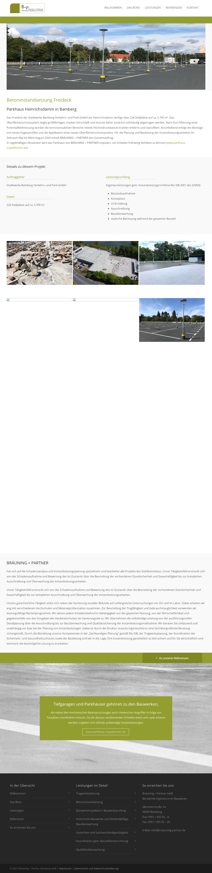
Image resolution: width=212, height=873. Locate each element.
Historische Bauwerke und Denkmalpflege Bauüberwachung (102, 821)
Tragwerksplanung (87, 793)
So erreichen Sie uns (22, 827)
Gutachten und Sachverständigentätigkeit (102, 832)
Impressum (65, 868)
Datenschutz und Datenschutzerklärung (96, 868)
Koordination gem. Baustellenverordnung (102, 841)
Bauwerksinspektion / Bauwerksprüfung (101, 810)
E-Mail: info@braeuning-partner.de (164, 830)
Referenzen (174, 7)
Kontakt (193, 7)
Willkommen (113, 7)
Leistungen (153, 7)
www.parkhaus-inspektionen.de (106, 731)
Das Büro (133, 7)
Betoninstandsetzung (89, 802)
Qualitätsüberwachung (90, 849)
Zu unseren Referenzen (173, 658)
